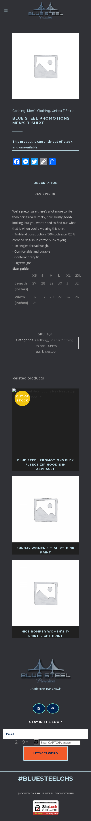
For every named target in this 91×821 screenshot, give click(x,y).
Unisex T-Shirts (63, 111)
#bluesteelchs (45, 778)
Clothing (18, 111)
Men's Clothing (38, 111)
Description (46, 183)
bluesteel (49, 351)
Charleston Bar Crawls (45, 689)
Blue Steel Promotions (55, 793)
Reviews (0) (45, 194)
